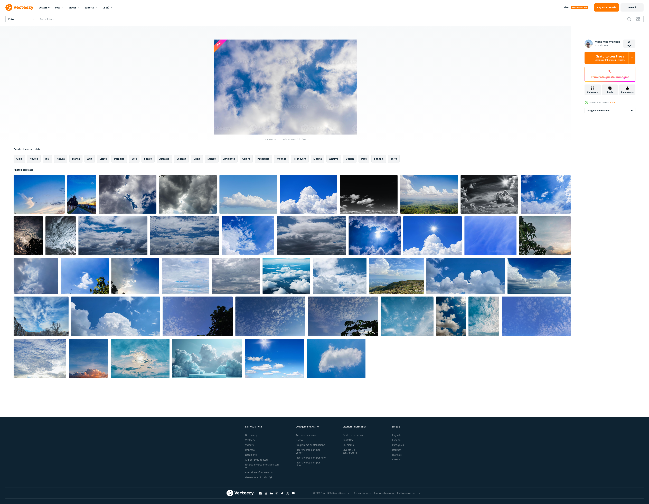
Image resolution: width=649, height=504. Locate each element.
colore (246, 158)
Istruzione (251, 454)
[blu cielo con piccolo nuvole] (336, 358)
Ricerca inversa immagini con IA (262, 466)
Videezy (249, 444)
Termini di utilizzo (362, 493)
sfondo (212, 158)
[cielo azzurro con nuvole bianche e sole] (432, 235)
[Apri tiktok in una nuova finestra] (282, 493)
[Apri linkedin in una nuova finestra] (271, 493)
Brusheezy (251, 435)
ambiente (229, 158)
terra (394, 158)
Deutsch (396, 449)
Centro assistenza (353, 435)
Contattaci (348, 440)
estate (103, 158)
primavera (300, 158)
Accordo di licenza (306, 435)
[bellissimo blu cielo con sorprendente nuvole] (88, 358)
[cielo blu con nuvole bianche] (369, 194)
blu (47, 158)
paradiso (119, 158)
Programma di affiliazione (310, 444)
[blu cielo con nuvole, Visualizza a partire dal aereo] (286, 276)
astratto (164, 158)
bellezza (181, 158)
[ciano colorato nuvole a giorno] (185, 276)
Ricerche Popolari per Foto (311, 457)
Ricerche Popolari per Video (308, 464)
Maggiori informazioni (598, 110)
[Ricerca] (629, 19)
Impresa (250, 449)
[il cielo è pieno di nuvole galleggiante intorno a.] (308, 194)
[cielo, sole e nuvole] (489, 194)
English (396, 435)
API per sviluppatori (256, 459)
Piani (566, 7)
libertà (317, 158)
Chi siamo (348, 444)
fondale (378, 158)
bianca (76, 158)
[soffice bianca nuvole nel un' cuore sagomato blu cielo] (41, 316)
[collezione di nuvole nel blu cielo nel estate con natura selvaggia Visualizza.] (429, 194)
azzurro (333, 158)
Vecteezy (250, 440)
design (350, 158)
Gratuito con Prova (610, 57)
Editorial (89, 7)
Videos (72, 7)
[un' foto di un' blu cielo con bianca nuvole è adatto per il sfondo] (198, 316)
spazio (148, 158)
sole (134, 158)
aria (89, 158)
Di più (105, 7)
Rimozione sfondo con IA (259, 472)
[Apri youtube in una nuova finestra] (293, 493)
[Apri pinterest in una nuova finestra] (277, 493)
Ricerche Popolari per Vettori (308, 451)
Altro (395, 459)
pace (364, 158)
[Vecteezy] (19, 7)
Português (398, 444)
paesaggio (263, 158)
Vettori (43, 7)
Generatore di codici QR (258, 477)
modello (281, 158)
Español (396, 440)
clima (196, 158)
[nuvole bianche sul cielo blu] (339, 276)
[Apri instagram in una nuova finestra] (266, 493)
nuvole (34, 158)
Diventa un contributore (350, 451)
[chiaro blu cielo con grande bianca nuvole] (248, 194)
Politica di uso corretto (408, 493)
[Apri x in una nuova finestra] (287, 493)
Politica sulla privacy (384, 493)
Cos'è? (613, 102)
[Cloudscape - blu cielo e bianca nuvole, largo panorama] (465, 276)
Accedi (632, 7)
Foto (57, 7)
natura (61, 158)
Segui (629, 45)
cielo (19, 158)
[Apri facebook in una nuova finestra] (260, 493)
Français (397, 454)
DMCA (299, 440)
